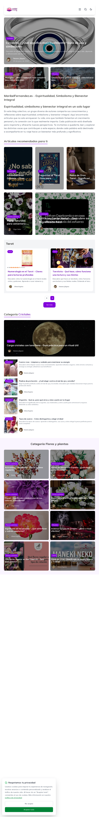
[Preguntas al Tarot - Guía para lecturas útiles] (49, 168)
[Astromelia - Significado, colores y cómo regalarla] (26, 464)
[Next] (52, 298)
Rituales (55, 74)
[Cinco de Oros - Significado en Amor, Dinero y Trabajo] (72, 556)
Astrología (11, 171)
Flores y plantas (13, 217)
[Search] (85, 9)
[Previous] (47, 298)
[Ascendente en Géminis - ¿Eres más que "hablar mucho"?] (18, 168)
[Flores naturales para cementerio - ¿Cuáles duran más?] (18, 213)
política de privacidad (13, 798)
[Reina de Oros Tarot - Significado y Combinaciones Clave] (81, 168)
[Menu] (79, 9)
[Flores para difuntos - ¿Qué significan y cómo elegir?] (72, 494)
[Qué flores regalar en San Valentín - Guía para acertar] (26, 556)
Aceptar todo (29, 810)
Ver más (49, 305)
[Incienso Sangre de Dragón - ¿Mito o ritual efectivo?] (72, 525)
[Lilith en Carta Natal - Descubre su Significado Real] (65, 213)
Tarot (41, 171)
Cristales (10, 38)
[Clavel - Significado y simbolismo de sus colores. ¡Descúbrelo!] (26, 494)
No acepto (29, 804)
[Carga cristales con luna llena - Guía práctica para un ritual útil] (49, 338)
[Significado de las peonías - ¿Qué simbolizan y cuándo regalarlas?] (26, 525)
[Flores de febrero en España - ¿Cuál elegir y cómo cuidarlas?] (72, 464)
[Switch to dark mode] (91, 9)
